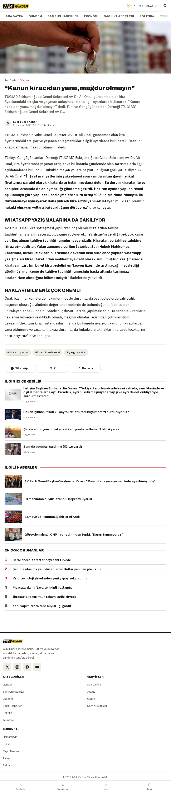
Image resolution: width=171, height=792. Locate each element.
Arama (91, 691)
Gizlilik (91, 699)
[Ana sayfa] (16, 5)
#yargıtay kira (76, 352)
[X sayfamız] (7, 667)
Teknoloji (8, 720)
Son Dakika (94, 684)
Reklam (7, 765)
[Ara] (164, 5)
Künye (7, 744)
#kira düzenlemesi (47, 352)
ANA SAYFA (14, 16)
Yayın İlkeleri (11, 751)
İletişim (7, 758)
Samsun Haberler (63, 16)
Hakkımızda (10, 737)
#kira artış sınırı (17, 352)
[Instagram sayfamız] (17, 667)
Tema (149, 786)
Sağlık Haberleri (119, 16)
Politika (147, 16)
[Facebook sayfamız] (27, 667)
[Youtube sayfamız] (37, 667)
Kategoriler (62, 786)
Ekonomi (91, 16)
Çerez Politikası (97, 706)
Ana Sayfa (10, 80)
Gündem (35, 16)
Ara (106, 786)
